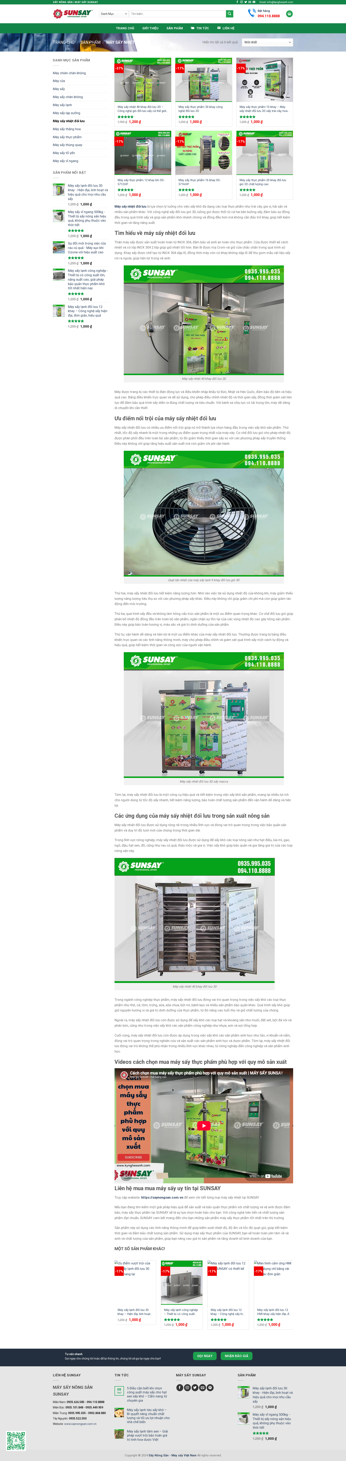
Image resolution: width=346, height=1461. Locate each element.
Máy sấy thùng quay (67, 145)
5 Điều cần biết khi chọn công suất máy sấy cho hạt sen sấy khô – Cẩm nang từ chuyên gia (147, 1394)
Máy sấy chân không (68, 97)
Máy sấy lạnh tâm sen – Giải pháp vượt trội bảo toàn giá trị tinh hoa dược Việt (147, 1435)
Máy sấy (59, 89)
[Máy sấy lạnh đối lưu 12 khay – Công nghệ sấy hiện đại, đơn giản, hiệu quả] (228, 1283)
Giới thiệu (150, 28)
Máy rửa (59, 81)
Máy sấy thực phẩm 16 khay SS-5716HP (199, 182)
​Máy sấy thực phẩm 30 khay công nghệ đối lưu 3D (200, 109)
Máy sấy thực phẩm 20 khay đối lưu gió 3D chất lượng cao (262, 182)
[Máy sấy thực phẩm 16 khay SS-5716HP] (203, 153)
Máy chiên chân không (69, 73)
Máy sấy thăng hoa (67, 129)
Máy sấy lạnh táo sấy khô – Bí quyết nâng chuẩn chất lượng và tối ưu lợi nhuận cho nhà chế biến (148, 1416)
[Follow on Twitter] (245, 2)
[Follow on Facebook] (237, 2)
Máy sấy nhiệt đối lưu (69, 121)
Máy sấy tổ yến (64, 153)
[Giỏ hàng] (289, 13)
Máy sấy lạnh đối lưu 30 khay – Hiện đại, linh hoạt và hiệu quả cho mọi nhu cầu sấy (134, 1312)
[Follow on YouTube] (254, 2)
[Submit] (229, 13)
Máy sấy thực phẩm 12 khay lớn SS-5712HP (141, 182)
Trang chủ (125, 28)
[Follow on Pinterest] (210, 1387)
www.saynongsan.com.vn (80, 1423)
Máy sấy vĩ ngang (65, 161)
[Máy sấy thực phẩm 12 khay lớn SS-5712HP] (143, 153)
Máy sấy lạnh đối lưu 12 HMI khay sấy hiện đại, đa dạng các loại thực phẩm (274, 1312)
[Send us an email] (249, 2)
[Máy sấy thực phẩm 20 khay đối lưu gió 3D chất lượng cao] (264, 153)
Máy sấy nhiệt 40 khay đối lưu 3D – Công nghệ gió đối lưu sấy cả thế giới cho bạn (142, 109)
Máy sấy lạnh (62, 105)
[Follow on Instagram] (241, 2)
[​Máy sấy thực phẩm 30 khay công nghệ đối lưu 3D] (203, 80)
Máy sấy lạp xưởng (66, 113)
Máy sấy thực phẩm (67, 137)
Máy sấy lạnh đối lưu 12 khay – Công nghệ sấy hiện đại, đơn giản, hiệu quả (228, 1312)
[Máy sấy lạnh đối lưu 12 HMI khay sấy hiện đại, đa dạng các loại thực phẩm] (275, 1283)
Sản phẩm (175, 28)
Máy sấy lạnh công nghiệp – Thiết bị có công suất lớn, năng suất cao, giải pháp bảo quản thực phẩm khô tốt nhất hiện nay (181, 1312)
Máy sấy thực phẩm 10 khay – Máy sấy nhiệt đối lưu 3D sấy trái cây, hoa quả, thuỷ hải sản (263, 109)
